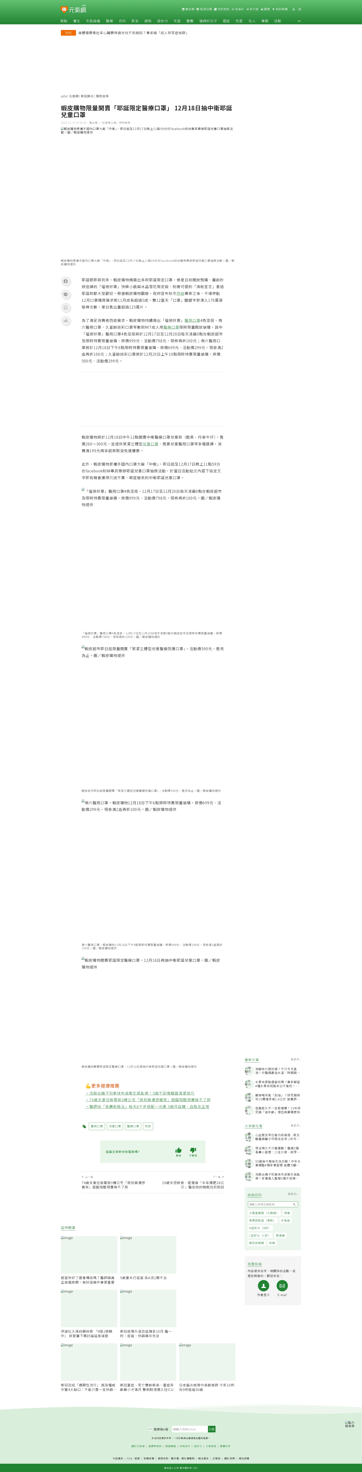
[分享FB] (65, 281)
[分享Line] (65, 294)
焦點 (63, 20)
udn (64, 96)
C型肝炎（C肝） (260, 1235)
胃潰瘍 (280, 1235)
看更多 (295, 1059)
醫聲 (190, 20)
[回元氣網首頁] (77, 9)
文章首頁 (211, 1446)
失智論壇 (93, 20)
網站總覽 (244, 1458)
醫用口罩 (192, 320)
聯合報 (190, 9)
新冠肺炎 (87, 96)
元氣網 (74, 96)
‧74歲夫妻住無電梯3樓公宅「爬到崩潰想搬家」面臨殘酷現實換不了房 (148, 1099)
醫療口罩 (171, 327)
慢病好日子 (208, 20)
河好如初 (223, 9)
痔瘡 (287, 1213)
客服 (137, 1458)
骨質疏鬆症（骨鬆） (262, 1220)
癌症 (226, 20)
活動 (277, 20)
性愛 (239, 20)
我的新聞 (281, 9)
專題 (264, 20)
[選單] (299, 9)
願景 (266, 9)
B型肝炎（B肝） (260, 1228)
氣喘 (272, 1243)
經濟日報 (205, 9)
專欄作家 (225, 1446)
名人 (252, 20)
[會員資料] (293, 9)
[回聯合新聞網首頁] (64, 9)
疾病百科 (185, 1446)
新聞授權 (149, 1458)
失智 (177, 20)
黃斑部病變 (256, 1243)
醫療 (109, 20)
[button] (299, 20)
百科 (122, 20)
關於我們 (229, 1458)
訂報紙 (217, 1458)
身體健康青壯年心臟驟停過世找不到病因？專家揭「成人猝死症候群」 (133, 32)
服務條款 (163, 1458)
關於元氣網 (138, 1446)
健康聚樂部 (155, 1446)
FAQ (129, 1458)
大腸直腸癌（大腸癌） (264, 1213)
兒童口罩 (151, 444)
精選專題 (170, 1446)
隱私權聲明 (188, 1458)
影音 (135, 20)
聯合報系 (203, 1458)
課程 (148, 20)
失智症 (285, 1220)
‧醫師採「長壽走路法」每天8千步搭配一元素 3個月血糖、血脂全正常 (147, 1106)
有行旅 (254, 9)
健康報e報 (161, 1429)
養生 (76, 20)
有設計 (239, 9)
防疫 (181, 293)
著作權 (175, 1458)
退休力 (162, 20)
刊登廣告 (118, 1458)
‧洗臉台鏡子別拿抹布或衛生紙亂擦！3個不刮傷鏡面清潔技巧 (140, 1093)
